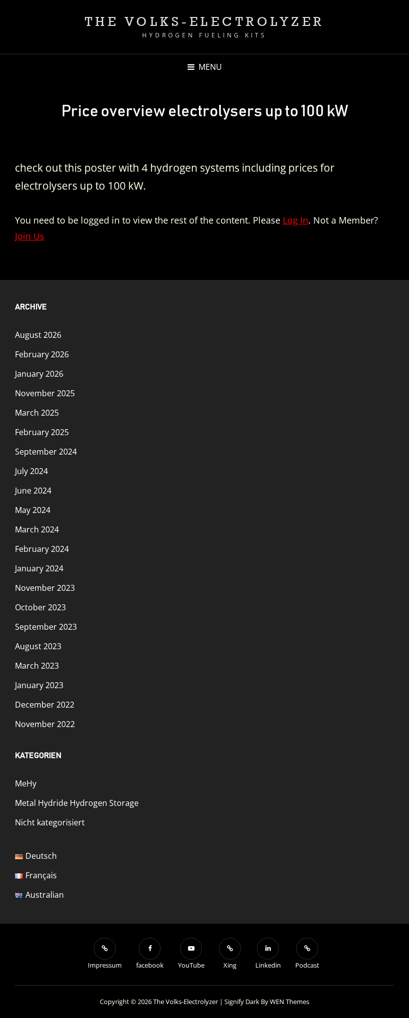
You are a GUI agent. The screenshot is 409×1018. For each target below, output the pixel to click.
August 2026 (38, 334)
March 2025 (37, 412)
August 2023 (38, 646)
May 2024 (32, 510)
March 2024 (37, 529)
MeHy (25, 783)
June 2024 (33, 490)
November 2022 (45, 724)
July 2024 (31, 471)
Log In (295, 220)
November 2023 (45, 587)
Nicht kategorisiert (50, 822)
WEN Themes (289, 1001)
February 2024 (42, 548)
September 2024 (46, 451)
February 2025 (42, 432)
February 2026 (42, 354)
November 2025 (45, 393)
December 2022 (44, 704)
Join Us (29, 236)
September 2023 (46, 626)
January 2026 (39, 373)
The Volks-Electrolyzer (205, 21)
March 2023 (37, 665)
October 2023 (40, 607)
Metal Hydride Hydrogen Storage (77, 802)
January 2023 (39, 685)
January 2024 (39, 568)
